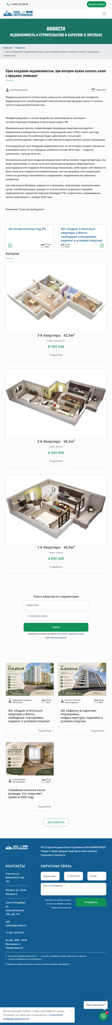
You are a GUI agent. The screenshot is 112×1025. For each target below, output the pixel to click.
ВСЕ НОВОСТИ (56, 822)
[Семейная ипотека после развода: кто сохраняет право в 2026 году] (30, 758)
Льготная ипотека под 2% (27, 229)
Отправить (91, 902)
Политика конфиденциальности (22, 956)
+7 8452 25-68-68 (19, 4)
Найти (56, 627)
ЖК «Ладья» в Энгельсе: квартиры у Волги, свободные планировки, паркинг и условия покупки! (82, 234)
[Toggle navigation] (104, 14)
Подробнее (56, 354)
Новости (20, 47)
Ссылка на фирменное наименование (25, 959)
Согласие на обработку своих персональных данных (64, 956)
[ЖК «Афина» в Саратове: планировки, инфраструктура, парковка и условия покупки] (82, 679)
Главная (7, 47)
